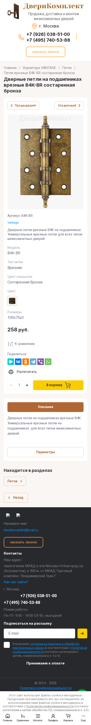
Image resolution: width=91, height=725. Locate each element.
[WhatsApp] (48, 361)
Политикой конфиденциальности (50, 706)
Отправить (82, 633)
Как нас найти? (16, 582)
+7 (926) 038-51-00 (48, 34)
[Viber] (40, 361)
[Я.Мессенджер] (10, 361)
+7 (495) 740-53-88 (48, 40)
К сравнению (25, 344)
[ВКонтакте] (18, 361)
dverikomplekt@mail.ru (21, 530)
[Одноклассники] (25, 361)
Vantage (13, 222)
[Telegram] (33, 361)
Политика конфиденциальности (45, 688)
